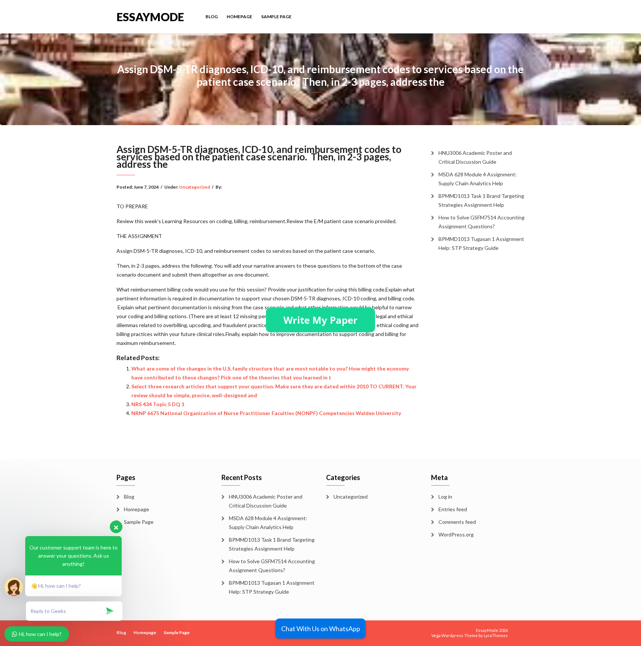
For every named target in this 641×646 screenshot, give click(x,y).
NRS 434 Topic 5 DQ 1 (157, 404)
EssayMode (150, 16)
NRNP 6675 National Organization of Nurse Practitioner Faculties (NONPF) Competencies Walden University (266, 413)
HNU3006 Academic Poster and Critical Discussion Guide (475, 157)
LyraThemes (496, 635)
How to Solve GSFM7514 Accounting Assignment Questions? (481, 221)
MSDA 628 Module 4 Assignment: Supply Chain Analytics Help (477, 178)
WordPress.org (456, 534)
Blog (212, 16)
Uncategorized (194, 187)
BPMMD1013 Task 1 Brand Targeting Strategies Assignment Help (481, 200)
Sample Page (276, 16)
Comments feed (457, 522)
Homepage (239, 16)
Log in (445, 496)
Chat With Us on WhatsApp (320, 628)
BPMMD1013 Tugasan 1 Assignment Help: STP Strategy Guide (481, 243)
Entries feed (452, 509)
